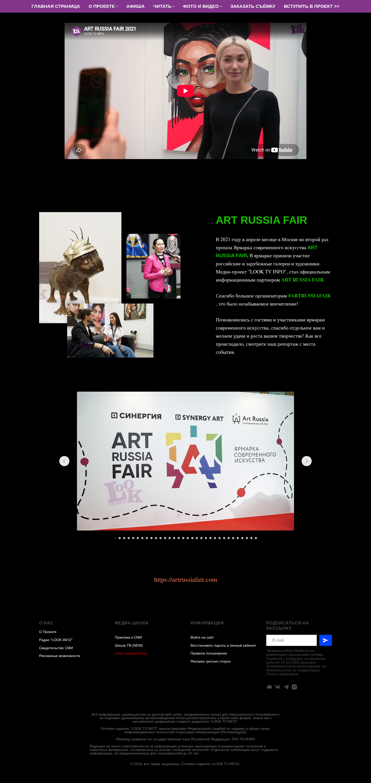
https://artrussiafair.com (185, 579)
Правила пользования (209, 653)
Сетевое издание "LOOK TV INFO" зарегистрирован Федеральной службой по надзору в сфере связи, (186, 728)
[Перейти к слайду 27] (233, 538)
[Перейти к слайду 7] (142, 538)
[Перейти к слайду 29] (242, 538)
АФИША (135, 6)
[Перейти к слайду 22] (210, 538)
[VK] (278, 687)
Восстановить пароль (208, 645)
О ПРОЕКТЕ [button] (102, 6)
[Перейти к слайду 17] (188, 538)
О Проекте (48, 632)
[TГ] (286, 687)
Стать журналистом (131, 653)
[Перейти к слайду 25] (224, 538)
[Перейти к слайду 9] (151, 538)
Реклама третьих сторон (211, 661)
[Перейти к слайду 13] (170, 538)
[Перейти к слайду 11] (161, 538)
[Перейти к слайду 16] (183, 538)
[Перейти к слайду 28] (238, 538)
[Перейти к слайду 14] (174, 538)
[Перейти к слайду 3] (124, 538)
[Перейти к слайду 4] (129, 538)
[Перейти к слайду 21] (206, 538)
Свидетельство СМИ (56, 648)
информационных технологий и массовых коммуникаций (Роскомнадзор (185, 732)
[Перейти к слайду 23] (215, 538)
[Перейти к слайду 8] (147, 538)
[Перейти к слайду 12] (165, 538)
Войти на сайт (202, 637)
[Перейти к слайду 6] (138, 538)
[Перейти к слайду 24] (220, 538)
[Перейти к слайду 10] (156, 538)
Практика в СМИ (128, 637)
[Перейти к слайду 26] (229, 538)
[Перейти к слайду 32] (256, 538)
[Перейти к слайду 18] (192, 538)
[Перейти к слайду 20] (201, 538)
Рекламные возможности (59, 656)
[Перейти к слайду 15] (179, 538)
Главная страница (56, 6)
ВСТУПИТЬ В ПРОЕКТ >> (311, 6)
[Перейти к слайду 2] (120, 538)
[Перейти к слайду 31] (251, 538)
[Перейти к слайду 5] (133, 538)
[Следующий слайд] (307, 461)
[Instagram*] (294, 687)
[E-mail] (269, 687)
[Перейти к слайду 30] (247, 538)
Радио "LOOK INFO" (55, 640)
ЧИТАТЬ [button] (162, 6)
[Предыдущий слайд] (64, 461)
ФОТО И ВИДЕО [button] (201, 6)
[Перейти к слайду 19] (197, 538)
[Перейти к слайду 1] (115, 538)
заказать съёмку (252, 6)
